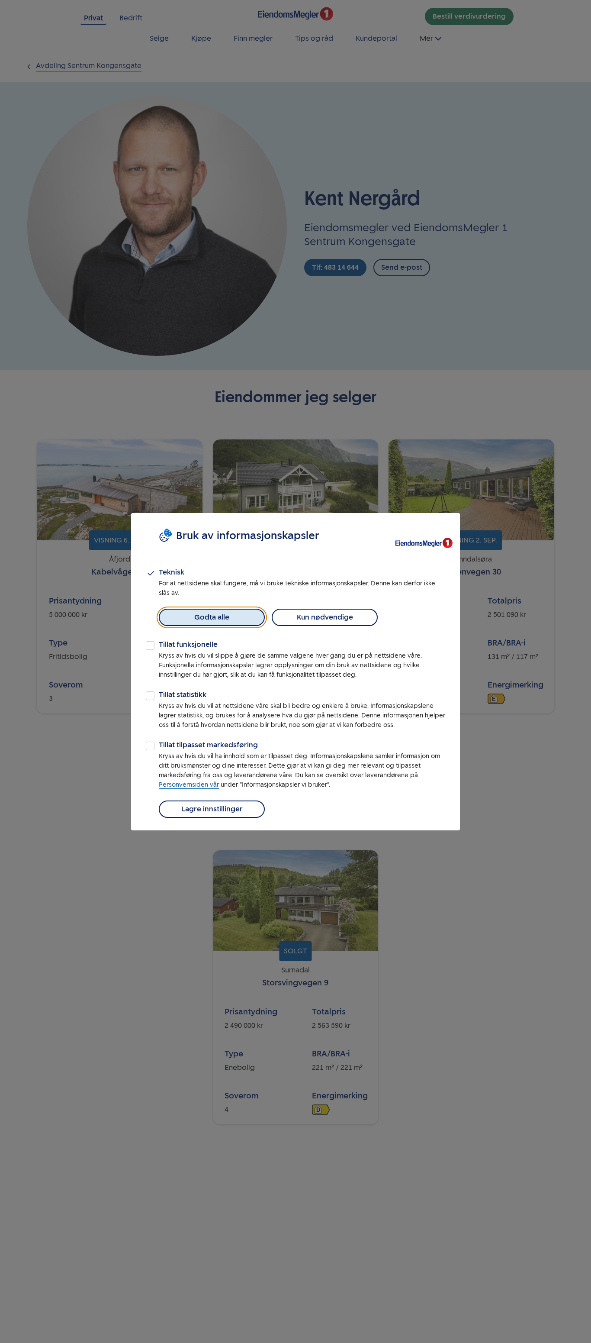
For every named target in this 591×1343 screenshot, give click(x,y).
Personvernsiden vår (189, 784)
